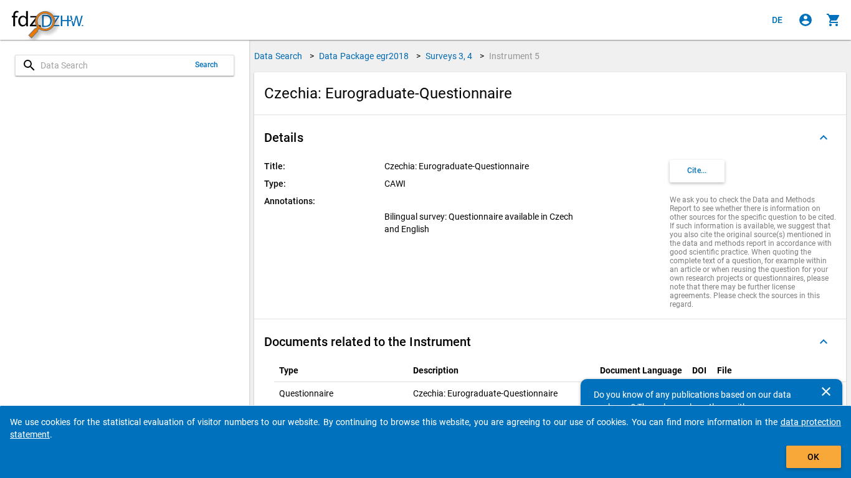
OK (813, 457)
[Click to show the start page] (47, 20)
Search (207, 64)
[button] (550, 137)
